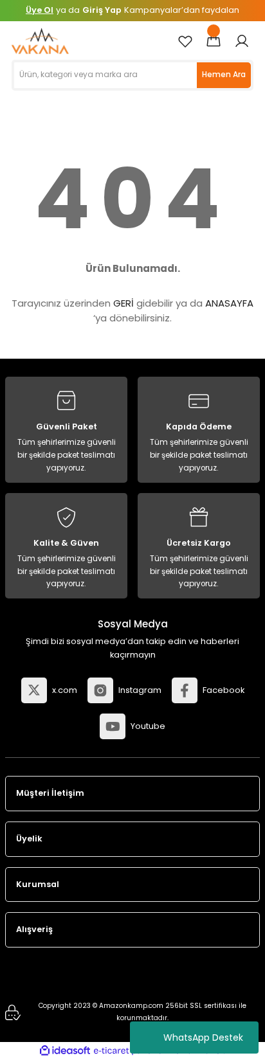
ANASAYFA (229, 303)
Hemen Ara (224, 74)
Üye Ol (39, 9)
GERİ (123, 303)
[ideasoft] (65, 1051)
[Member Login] (241, 41)
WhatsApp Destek (203, 1037)
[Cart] (213, 41)
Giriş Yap (102, 9)
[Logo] (40, 41)
